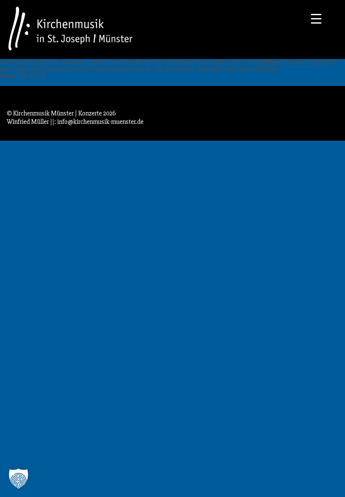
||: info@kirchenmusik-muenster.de (96, 122)
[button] (18, 478)
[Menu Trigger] (316, 17)
